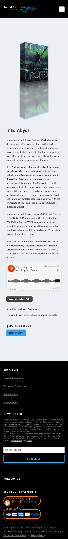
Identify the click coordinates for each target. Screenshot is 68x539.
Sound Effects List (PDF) (19, 299)
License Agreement (13, 378)
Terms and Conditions (14, 386)
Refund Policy (10, 394)
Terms (29, 440)
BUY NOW (16, 332)
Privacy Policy (10, 402)
